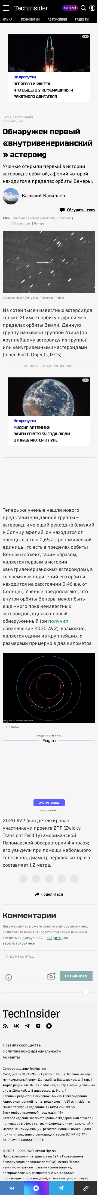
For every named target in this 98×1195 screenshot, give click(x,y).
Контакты (11, 1057)
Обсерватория (21, 224)
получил (58, 621)
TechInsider (31, 7)
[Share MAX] (36, 1188)
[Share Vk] (12, 1188)
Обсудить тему (81, 209)
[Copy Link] (86, 1188)
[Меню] (6, 8)
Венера (39, 224)
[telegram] (27, 1026)
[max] (49, 1026)
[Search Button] (84, 8)
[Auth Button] (92, 8)
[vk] (16, 1026)
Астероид (49, 218)
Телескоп (64, 218)
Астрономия (24, 117)
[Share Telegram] (61, 1188)
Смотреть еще (49, 802)
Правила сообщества (22, 1045)
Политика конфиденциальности (32, 1051)
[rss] (5, 1026)
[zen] (38, 1026)
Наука (7, 117)
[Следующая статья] (49, 992)
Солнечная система (25, 218)
